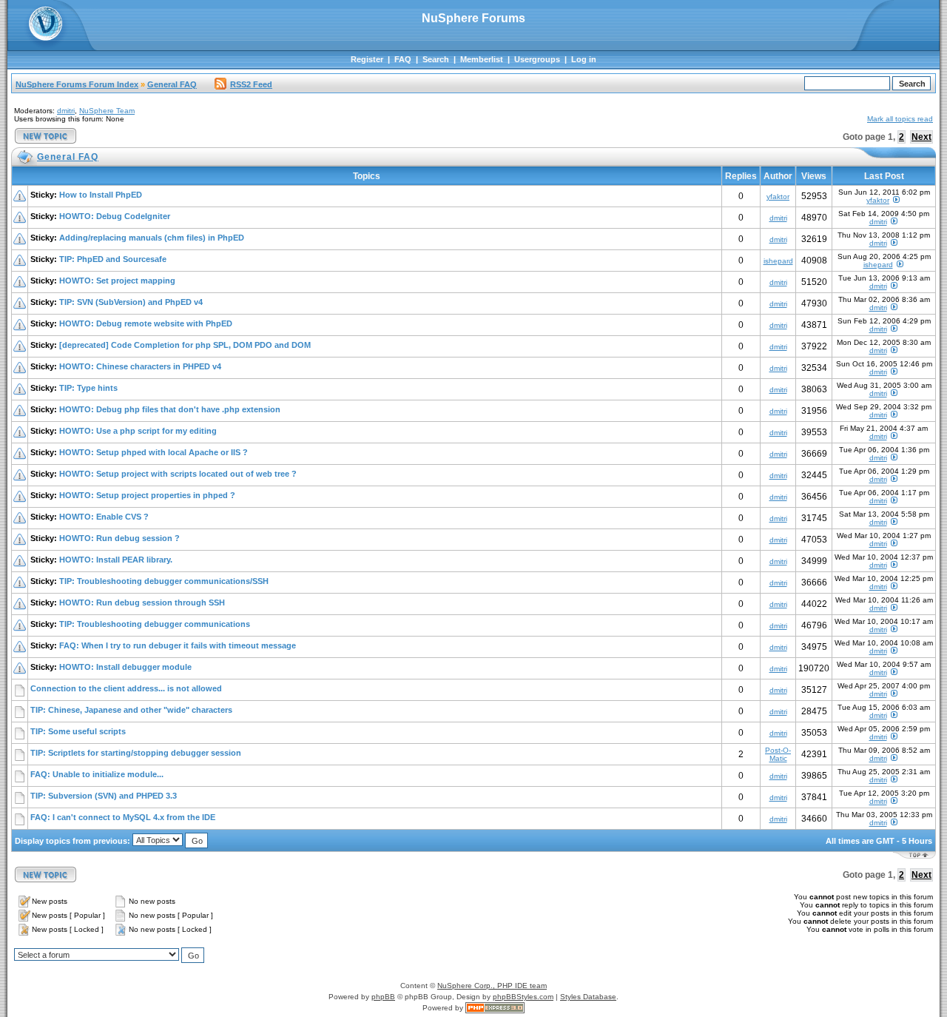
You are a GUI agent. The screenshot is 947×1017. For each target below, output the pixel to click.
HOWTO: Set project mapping (117, 280)
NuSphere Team (107, 111)
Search (435, 59)
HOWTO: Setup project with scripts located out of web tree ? (178, 473)
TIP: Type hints (88, 387)
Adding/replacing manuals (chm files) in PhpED (151, 237)
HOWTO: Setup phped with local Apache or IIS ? (153, 452)
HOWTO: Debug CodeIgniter (114, 216)
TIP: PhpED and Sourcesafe (112, 259)
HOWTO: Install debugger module (125, 666)
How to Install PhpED (100, 194)
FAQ (402, 59)
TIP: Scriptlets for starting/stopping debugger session (135, 752)
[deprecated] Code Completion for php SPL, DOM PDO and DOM (185, 344)
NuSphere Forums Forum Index (77, 84)
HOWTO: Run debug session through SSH (142, 602)
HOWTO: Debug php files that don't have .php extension (169, 409)
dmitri (66, 111)
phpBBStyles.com (523, 997)
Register (367, 59)
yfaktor (777, 196)
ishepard (778, 261)
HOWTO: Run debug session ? (119, 538)
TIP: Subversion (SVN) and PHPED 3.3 (103, 795)
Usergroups (537, 59)
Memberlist (481, 59)
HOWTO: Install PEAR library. (115, 559)
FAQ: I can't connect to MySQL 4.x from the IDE (122, 817)
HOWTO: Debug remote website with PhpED (145, 323)
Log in (583, 59)
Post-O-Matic (778, 754)
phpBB (383, 997)
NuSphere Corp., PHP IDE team (492, 985)
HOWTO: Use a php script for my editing (138, 430)
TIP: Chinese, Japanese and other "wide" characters (131, 709)
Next (921, 137)
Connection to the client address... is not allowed (126, 688)
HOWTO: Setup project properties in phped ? (147, 495)
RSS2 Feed (251, 84)
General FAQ (172, 84)
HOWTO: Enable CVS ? (104, 516)
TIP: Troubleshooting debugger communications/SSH (164, 581)
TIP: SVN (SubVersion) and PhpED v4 (131, 302)
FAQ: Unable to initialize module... (97, 774)
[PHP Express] (495, 1008)
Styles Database (588, 997)
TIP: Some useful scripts (78, 731)
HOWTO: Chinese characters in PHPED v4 (140, 366)
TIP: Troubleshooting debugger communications (154, 624)
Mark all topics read (900, 119)
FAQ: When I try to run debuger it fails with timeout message (177, 645)
